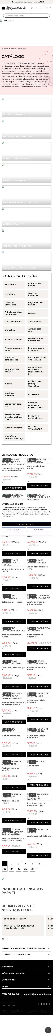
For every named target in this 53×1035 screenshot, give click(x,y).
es (47, 8)
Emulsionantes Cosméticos (35, 339)
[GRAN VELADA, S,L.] (16, 8)
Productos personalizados (35, 417)
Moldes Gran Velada (34, 284)
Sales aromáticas (13, 339)
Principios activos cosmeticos (13, 313)
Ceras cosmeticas (14, 321)
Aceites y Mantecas (33, 294)
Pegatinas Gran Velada (35, 303)
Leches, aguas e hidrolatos (36, 349)
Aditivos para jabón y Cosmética (34, 383)
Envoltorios (10, 284)
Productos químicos (10, 394)
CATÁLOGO (22, 49)
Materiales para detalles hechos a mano (14, 417)
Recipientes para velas (13, 349)
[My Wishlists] (32, 8)
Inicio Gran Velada (9, 49)
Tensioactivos (35, 321)
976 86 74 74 (10, 994)
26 (25, 869)
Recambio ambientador (11, 358)
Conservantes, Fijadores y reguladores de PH (36, 370)
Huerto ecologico (13, 428)
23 (5, 869)
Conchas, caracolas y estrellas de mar (36, 405)
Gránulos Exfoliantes (10, 303)
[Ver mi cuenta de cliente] (37, 8)
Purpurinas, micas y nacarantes (37, 358)
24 (11, 869)
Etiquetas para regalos (12, 370)
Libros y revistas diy (13, 405)
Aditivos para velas (34, 330)
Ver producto (14, 488)
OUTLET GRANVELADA (35, 427)
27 (32, 869)
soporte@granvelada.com (37, 994)
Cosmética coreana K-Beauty (14, 437)
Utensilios (10, 330)
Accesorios (33, 394)
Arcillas (8, 383)
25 (18, 869)
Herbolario (10, 294)
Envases (32, 313)
